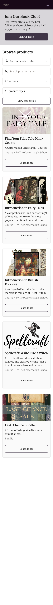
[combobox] (26, 61)
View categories (27, 100)
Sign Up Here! (27, 36)
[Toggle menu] (48, 5)
